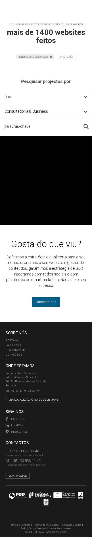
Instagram (19, 431)
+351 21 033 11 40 (24, 451)
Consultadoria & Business (33, 56)
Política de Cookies (71, 524)
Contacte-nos (46, 302)
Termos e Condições (20, 524)
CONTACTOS (14, 354)
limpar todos (66, 56)
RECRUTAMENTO (16, 350)
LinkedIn (17, 425)
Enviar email (17, 475)
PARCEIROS (13, 345)
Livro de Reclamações (59, 528)
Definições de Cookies (33, 528)
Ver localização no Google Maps (33, 399)
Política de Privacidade (46, 524)
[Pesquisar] (86, 126)
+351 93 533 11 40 (26, 460)
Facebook (18, 419)
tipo (7, 96)
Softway (12, 340)
